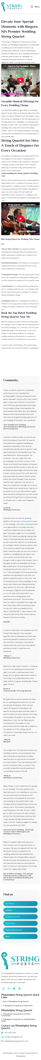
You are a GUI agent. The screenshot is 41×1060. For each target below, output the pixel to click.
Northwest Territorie (13, 917)
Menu (37, 6)
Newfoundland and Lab (14, 930)
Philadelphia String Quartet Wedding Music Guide (18, 1020)
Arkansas (9, 910)
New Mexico (10, 904)
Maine (8, 936)
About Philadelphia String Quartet (16, 1001)
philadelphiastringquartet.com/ (16, 1041)
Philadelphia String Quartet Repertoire (18, 1005)
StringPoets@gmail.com (13, 1037)
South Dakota (10, 923)
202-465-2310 (10, 1033)
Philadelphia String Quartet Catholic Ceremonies (15, 1014)
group (5, 593)
